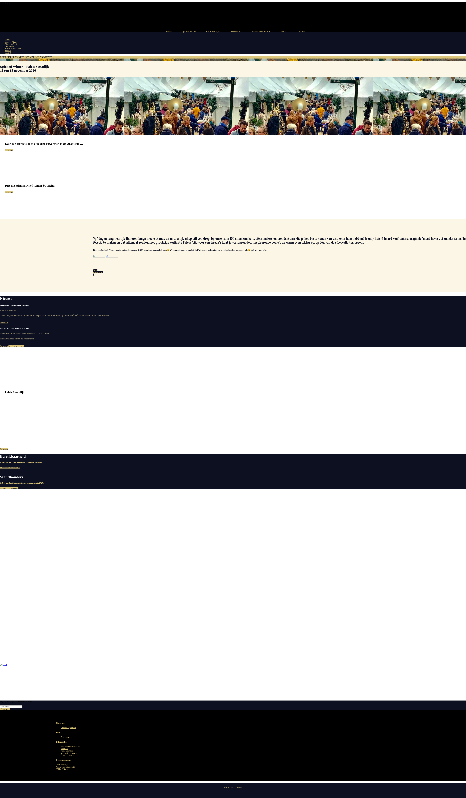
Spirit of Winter (189, 31)
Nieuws (284, 31)
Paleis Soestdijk (67, 751)
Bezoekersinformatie (261, 31)
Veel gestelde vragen (69, 753)
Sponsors (64, 749)
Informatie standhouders (9, 488)
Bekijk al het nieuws (16, 346)
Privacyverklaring (67, 755)
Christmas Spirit (213, 31)
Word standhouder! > (98, 272)
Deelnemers (236, 31)
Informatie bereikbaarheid (10, 468)
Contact (301, 31)
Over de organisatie (68, 728)
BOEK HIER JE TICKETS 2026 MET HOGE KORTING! (26, 57)
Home (168, 31)
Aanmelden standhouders (70, 747)
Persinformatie (66, 737)
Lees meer (9, 150)
